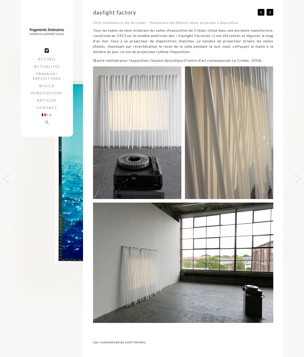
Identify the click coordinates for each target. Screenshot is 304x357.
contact (46, 107)
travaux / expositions (47, 76)
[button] (47, 123)
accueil (47, 59)
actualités (47, 66)
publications (47, 93)
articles (47, 100)
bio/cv (47, 86)
